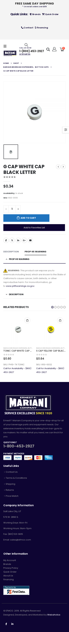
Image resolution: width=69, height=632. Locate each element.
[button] (52, 307)
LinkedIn (18, 240)
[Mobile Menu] (6, 46)
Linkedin (12, 623)
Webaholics (53, 614)
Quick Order (52, 14)
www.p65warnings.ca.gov (20, 286)
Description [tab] (11, 251)
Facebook (6, 240)
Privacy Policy (10, 568)
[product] (18, 329)
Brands (36, 14)
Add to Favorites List (34, 227)
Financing (42, 27)
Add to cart (28, 217)
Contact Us (12, 471)
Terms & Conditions (16, 478)
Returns (10, 490)
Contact (28, 27)
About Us (8, 575)
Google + (24, 240)
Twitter (12, 240)
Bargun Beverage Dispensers (15, 348)
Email (30, 240)
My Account (9, 560)
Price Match (12, 496)
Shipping (10, 484)
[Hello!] (54, 49)
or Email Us (24, 54)
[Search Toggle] (26, 45)
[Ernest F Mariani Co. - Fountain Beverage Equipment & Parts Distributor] (10, 53)
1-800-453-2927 (18, 446)
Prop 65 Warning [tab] (35, 251)
